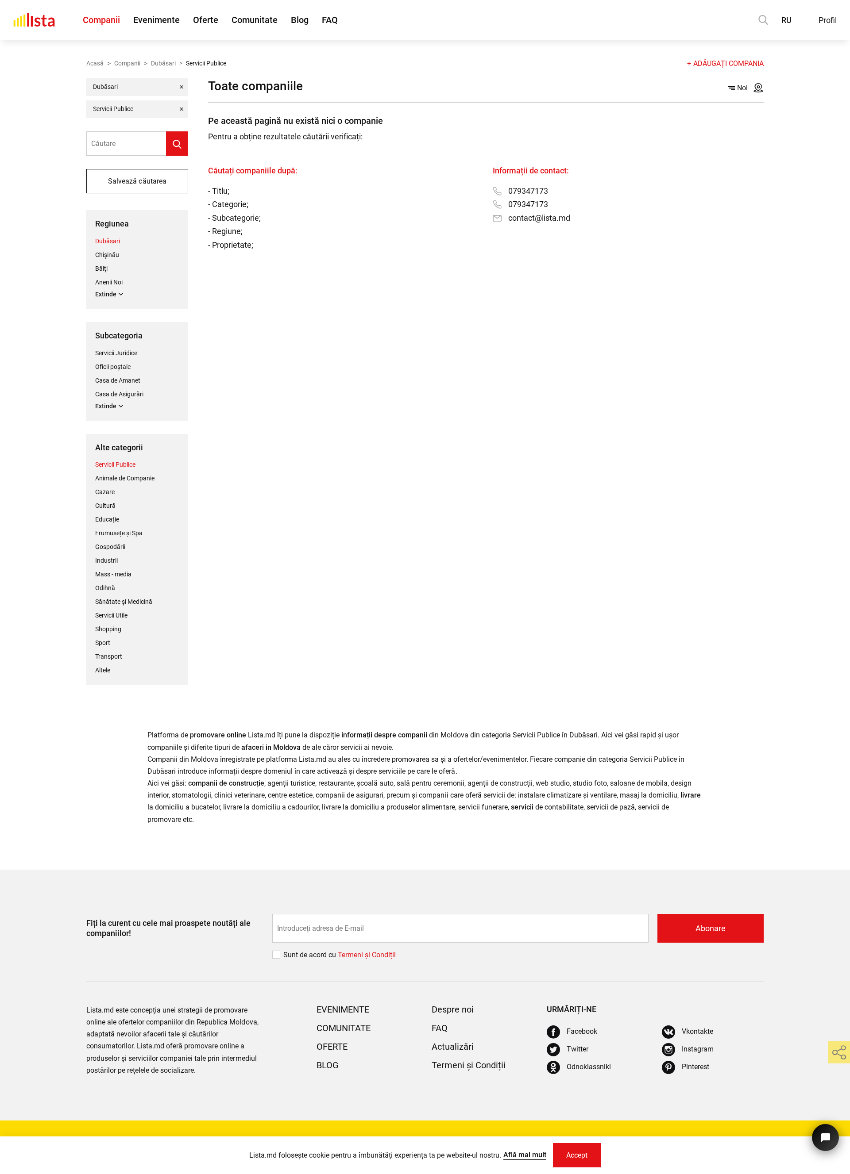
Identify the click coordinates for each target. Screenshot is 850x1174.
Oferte (205, 20)
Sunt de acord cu (310, 955)
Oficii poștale (113, 366)
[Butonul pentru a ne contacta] (825, 1137)
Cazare (105, 491)
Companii (101, 20)
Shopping (108, 629)
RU (786, 20)
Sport (102, 642)
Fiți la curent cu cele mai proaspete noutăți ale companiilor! (168, 928)
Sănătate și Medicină (123, 601)
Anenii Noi (109, 282)
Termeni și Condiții (469, 1065)
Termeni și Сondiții (367, 955)
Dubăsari (163, 63)
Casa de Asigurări (119, 394)
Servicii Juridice (116, 353)
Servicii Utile (111, 615)
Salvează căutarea (137, 181)
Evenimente (156, 20)
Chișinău (107, 254)
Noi (742, 88)
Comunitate (255, 20)
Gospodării (110, 546)
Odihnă (105, 587)
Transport (108, 656)
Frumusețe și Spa (119, 533)
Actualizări (453, 1046)
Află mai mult (524, 1155)
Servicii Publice (115, 464)
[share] (839, 1052)
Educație (107, 519)
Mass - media (113, 574)
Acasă (95, 63)
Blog (300, 20)
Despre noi (453, 1009)
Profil (828, 20)
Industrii (106, 560)
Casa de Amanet (117, 380)
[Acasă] (34, 20)
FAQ (330, 20)
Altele (102, 670)
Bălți (101, 268)
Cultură (105, 505)
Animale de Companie (125, 478)
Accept (576, 1155)
